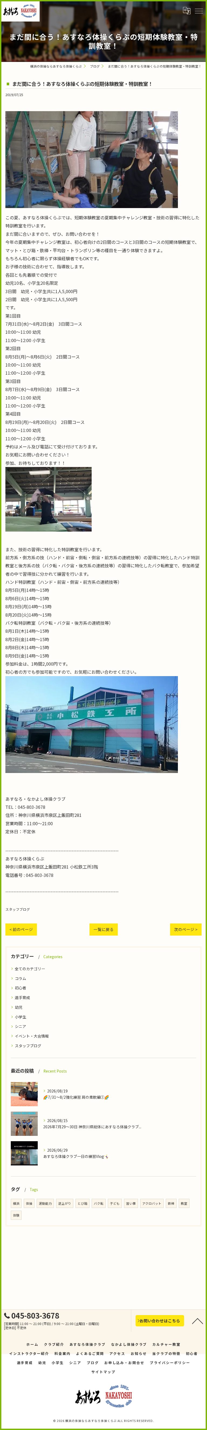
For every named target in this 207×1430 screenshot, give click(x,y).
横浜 (16, 1203)
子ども (115, 1203)
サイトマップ (103, 1371)
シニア (20, 1026)
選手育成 (22, 997)
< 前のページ (21, 929)
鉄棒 (171, 1203)
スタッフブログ (17, 909)
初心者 (20, 987)
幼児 (18, 1007)
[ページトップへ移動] (197, 1320)
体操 (29, 1203)
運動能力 (45, 1203)
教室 (184, 1203)
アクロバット (151, 1203)
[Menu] (198, 11)
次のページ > (186, 929)
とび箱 (82, 1203)
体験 (16, 1215)
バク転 (99, 1203)
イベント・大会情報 (32, 1036)
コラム (20, 978)
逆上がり (64, 1203)
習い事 (131, 1203)
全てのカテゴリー (30, 968)
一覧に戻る (104, 929)
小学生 (20, 1017)
